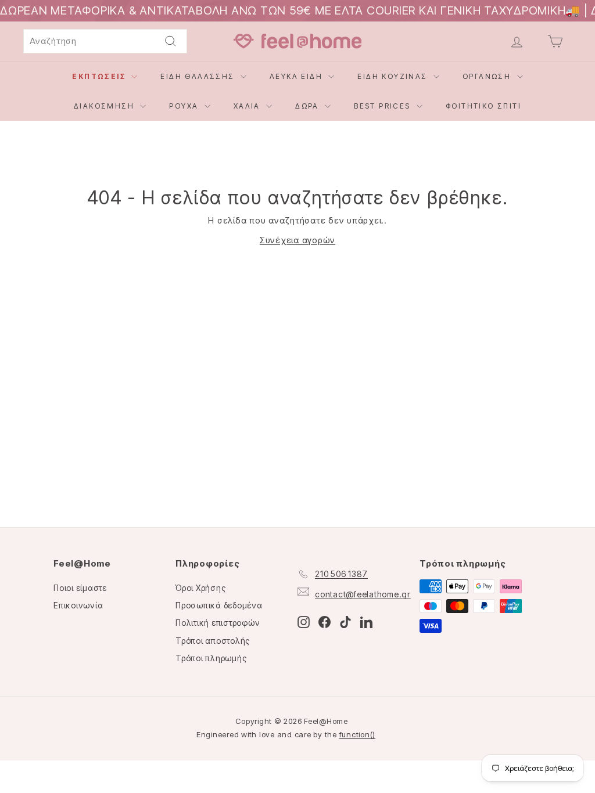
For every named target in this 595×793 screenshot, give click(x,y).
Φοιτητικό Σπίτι (483, 106)
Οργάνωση (488, 76)
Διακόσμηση (105, 106)
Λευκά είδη (297, 76)
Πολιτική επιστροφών (217, 623)
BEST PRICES (384, 106)
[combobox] (105, 41)
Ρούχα (185, 106)
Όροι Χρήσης (200, 588)
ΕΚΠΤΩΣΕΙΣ (100, 76)
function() (357, 734)
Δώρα (308, 106)
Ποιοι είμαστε (80, 588)
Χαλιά (248, 106)
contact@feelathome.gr (363, 594)
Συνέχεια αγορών (297, 240)
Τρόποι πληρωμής (210, 658)
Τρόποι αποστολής (212, 641)
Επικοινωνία (78, 605)
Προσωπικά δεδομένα (219, 605)
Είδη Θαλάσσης (199, 76)
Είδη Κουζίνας (394, 76)
